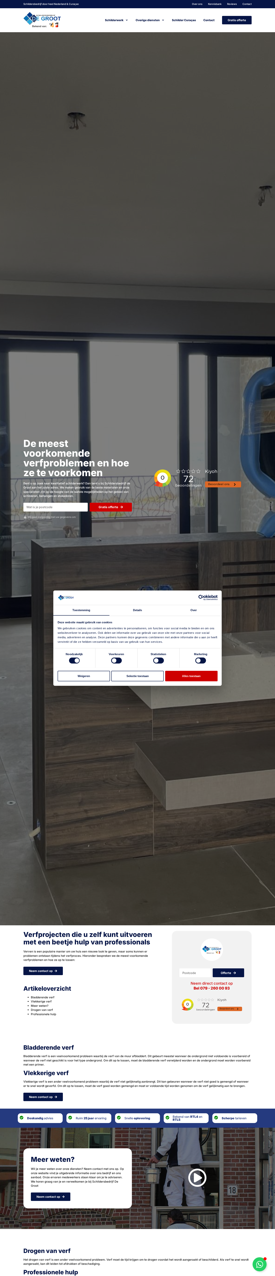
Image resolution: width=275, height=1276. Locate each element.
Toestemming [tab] (81, 610)
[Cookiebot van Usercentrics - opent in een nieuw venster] (201, 597)
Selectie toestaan (137, 675)
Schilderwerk (114, 20)
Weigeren (84, 675)
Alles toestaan (191, 675)
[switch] (116, 660)
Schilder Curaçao (184, 20)
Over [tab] (193, 610)
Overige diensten (148, 20)
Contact (209, 20)
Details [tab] (137, 610)
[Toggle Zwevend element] (260, 1264)
